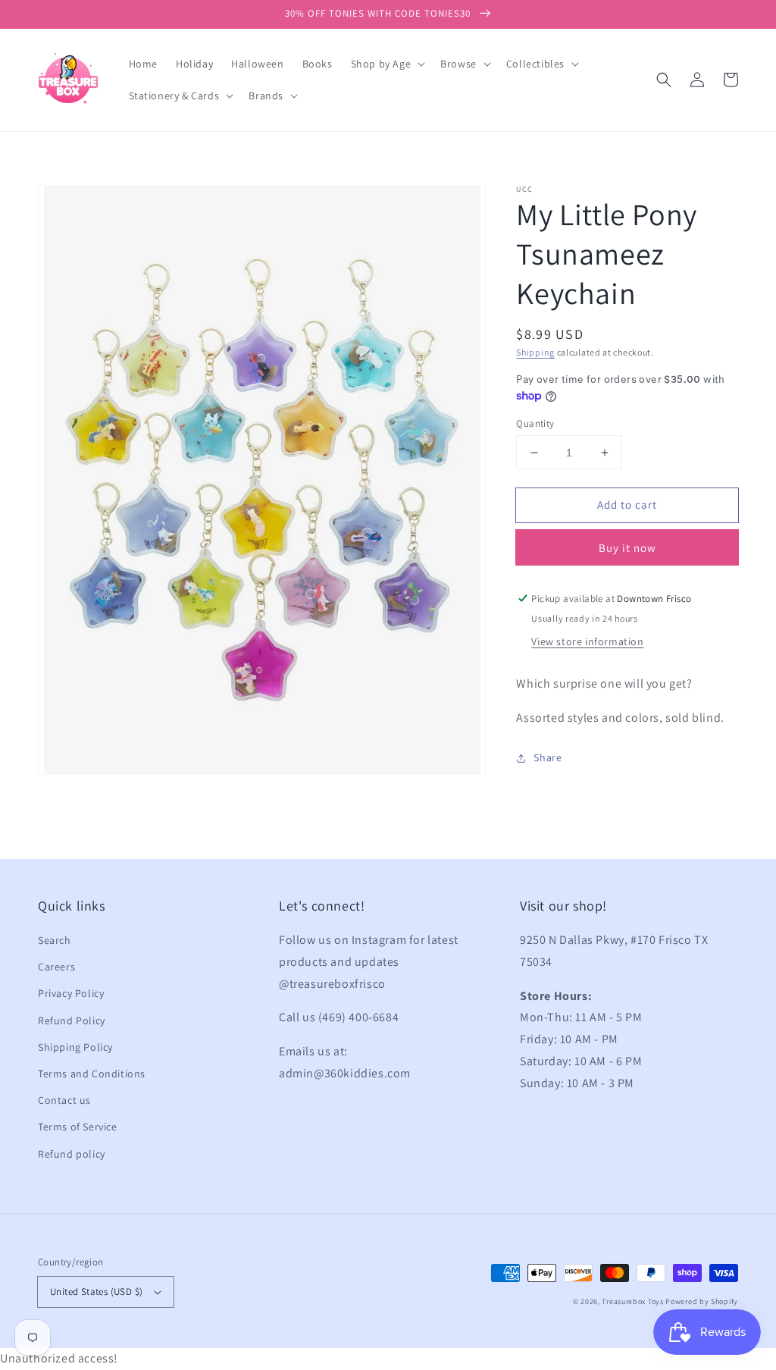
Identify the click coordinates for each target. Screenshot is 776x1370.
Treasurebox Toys (632, 1301)
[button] (664, 79)
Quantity (535, 423)
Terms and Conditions (92, 1073)
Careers (56, 966)
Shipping (535, 352)
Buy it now (627, 548)
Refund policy (71, 1154)
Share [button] (548, 757)
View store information (587, 641)
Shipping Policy (75, 1047)
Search (54, 940)
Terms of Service (77, 1126)
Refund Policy (71, 1020)
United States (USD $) (96, 1291)
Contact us (64, 1100)
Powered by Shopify (701, 1301)
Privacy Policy (71, 993)
